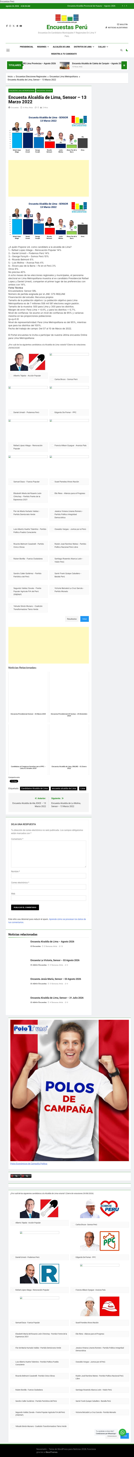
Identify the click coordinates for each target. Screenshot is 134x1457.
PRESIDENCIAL (26, 47)
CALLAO (101, 47)
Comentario (17, 839)
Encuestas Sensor (44, 90)
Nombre (15, 871)
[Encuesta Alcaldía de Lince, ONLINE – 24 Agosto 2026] (106, 67)
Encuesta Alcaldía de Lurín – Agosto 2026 (97, 6)
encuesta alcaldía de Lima (64, 788)
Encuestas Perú (67, 27)
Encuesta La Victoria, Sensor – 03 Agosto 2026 (54, 960)
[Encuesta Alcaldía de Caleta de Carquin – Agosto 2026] (38, 67)
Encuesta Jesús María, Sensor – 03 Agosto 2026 (55, 979)
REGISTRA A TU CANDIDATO (64, 54)
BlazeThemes (51, 1452)
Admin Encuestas (40, 965)
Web (13, 893)
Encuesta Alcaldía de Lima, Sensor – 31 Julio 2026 (56, 998)
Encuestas (15, 107)
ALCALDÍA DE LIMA (61, 47)
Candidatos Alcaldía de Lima (34, 788)
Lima (82, 788)
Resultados (72, 619)
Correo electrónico (20, 882)
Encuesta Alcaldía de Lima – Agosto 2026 (52, 941)
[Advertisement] (48, 178)
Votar (84, 619)
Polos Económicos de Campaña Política (28, 1163)
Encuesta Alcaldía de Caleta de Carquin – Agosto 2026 (71, 63)
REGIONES (41, 47)
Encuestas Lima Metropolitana (21, 90)
